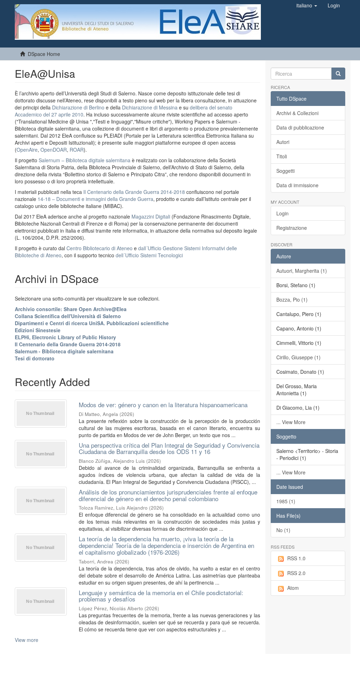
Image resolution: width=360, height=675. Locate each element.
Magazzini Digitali (150, 216)
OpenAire (27, 149)
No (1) (283, 530)
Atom (293, 587)
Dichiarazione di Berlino (79, 107)
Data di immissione (297, 185)
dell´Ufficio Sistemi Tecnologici (149, 255)
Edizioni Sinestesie (37, 330)
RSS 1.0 (296, 558)
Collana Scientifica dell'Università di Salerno (68, 316)
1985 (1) (285, 501)
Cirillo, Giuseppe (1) (298, 357)
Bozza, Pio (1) (292, 299)
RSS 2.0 (296, 572)
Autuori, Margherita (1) (301, 270)
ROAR (77, 149)
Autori (282, 141)
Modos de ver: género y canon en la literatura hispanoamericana (163, 404)
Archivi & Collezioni (297, 112)
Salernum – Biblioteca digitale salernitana (85, 160)
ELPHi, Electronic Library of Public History (65, 337)
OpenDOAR (53, 149)
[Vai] (338, 74)
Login (282, 213)
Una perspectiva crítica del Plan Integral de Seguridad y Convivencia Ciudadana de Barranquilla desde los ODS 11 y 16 (169, 448)
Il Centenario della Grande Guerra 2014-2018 (134, 191)
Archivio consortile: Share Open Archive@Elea (71, 309)
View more (26, 639)
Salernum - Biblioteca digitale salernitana (64, 351)
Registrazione (291, 227)
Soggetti (285, 170)
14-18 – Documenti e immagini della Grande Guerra (95, 198)
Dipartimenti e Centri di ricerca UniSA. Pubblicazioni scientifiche (92, 323)
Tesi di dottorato (34, 358)
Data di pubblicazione (300, 127)
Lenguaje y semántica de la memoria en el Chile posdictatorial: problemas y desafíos (161, 596)
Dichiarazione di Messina (150, 107)
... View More (291, 421)
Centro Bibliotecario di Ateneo (99, 248)
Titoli (281, 156)
